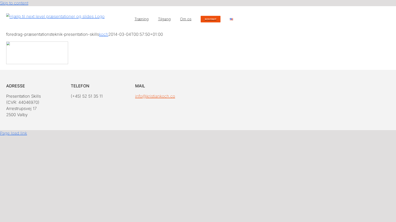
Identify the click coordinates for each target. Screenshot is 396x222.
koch (103, 34)
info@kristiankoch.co (155, 96)
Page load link (13, 133)
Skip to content (14, 3)
